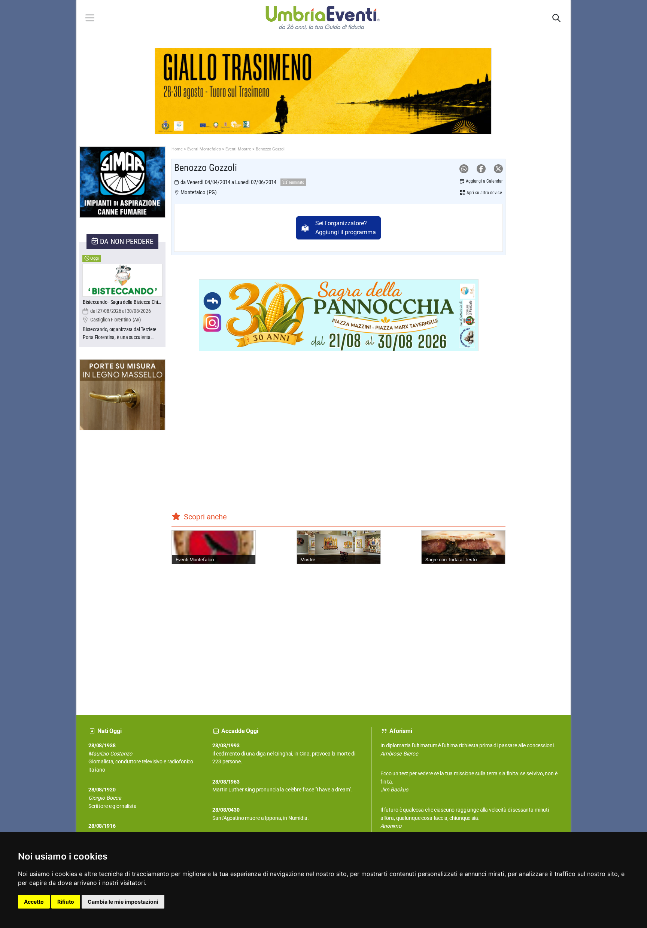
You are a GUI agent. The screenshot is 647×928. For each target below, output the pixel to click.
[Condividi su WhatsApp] (463, 168)
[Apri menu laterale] (89, 17)
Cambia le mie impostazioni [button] (123, 901)
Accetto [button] (34, 901)
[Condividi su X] (498, 168)
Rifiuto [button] (65, 901)
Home (177, 149)
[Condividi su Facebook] (481, 168)
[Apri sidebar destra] (556, 18)
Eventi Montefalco (204, 149)
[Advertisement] (107, 566)
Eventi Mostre (238, 149)
